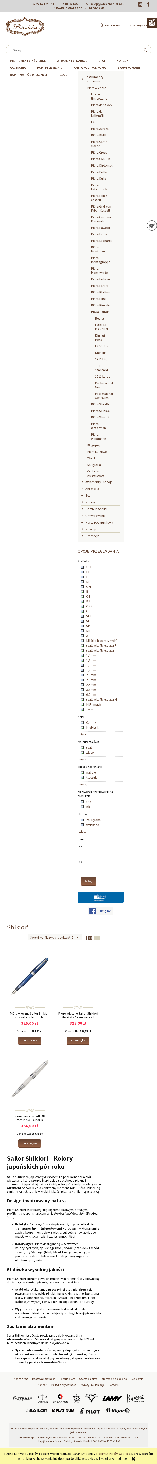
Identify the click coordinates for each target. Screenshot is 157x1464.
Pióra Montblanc (98, 249)
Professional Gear (104, 385)
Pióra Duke (98, 178)
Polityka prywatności (64, 1385)
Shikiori (100, 353)
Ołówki (91, 458)
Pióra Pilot (98, 299)
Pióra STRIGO (100, 411)
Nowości (91, 529)
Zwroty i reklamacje (93, 1385)
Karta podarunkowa (99, 522)
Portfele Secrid (96, 509)
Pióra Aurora (100, 129)
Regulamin (137, 1379)
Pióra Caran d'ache (99, 144)
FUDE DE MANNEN (101, 327)
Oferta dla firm (88, 1379)
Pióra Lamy (99, 234)
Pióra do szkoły (101, 105)
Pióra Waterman (98, 426)
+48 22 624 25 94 (100, 1437)
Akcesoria (92, 489)
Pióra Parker (99, 286)
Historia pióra (67, 1379)
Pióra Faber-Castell (99, 198)
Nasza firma (21, 1379)
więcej (83, 734)
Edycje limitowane (99, 96)
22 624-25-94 (45, 4)
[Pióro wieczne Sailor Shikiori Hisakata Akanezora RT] (78, 976)
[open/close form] (152, 225)
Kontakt (42, 1385)
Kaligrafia (94, 465)
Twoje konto (113, 25)
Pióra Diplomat (102, 165)
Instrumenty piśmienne (94, 79)
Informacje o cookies (114, 1379)
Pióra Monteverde (99, 270)
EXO (94, 122)
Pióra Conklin (100, 159)
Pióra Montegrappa (100, 260)
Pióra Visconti (100, 417)
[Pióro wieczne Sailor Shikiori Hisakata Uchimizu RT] (29, 976)
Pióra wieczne (96, 88)
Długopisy (94, 445)
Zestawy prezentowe (95, 473)
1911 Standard (101, 368)
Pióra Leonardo (101, 241)
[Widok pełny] (97, 938)
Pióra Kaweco (100, 227)
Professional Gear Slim (104, 396)
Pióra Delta (99, 172)
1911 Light (102, 359)
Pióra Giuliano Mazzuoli (101, 219)
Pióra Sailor (99, 312)
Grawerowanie (95, 516)
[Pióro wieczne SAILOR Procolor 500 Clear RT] (29, 1078)
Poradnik (114, 1385)
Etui (88, 495)
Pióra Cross (99, 152)
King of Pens (100, 337)
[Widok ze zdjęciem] (89, 938)
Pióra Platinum (101, 292)
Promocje (92, 536)
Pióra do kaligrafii (97, 113)
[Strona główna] (25, 26)
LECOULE (101, 346)
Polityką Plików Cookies (113, 1454)
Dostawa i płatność (43, 1379)
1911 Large (102, 376)
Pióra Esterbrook (99, 187)
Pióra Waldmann (98, 436)
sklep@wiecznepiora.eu (107, 4)
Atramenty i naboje (98, 482)
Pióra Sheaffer (101, 404)
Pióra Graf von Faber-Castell (101, 208)
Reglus (100, 318)
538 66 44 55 (71, 4)
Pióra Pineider (101, 305)
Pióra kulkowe (97, 452)
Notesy (90, 502)
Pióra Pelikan (100, 279)
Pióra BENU (99, 135)
